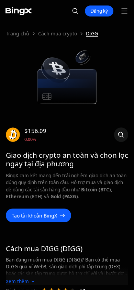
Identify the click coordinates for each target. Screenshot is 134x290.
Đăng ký (99, 11)
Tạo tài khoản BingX (34, 215)
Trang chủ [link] (17, 34)
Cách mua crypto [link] (57, 34)
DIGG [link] (92, 34)
